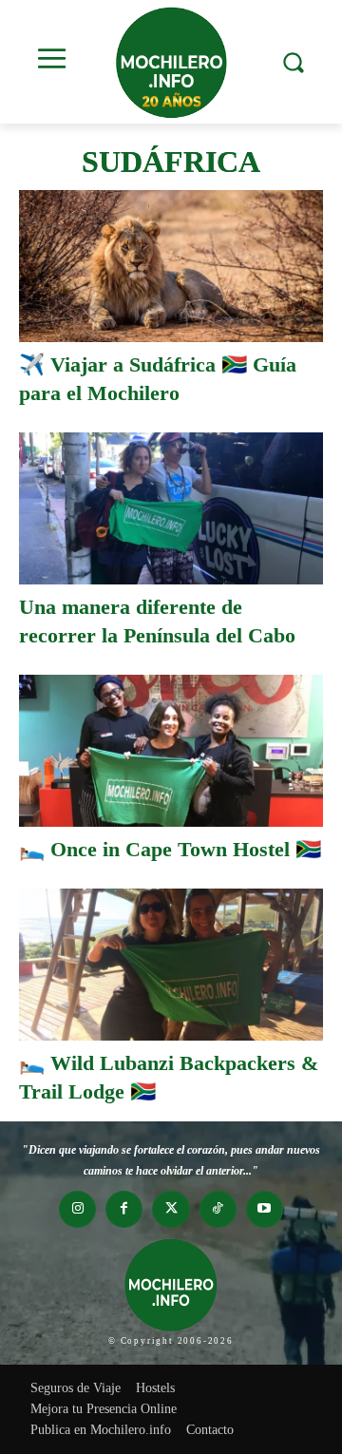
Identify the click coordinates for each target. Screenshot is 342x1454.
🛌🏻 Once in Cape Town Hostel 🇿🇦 (170, 849)
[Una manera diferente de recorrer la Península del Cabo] (171, 508)
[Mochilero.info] (171, 62)
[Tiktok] (218, 1209)
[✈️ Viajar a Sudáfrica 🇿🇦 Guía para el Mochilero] (171, 266)
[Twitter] (170, 1209)
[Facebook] (123, 1209)
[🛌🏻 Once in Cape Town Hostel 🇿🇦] (171, 751)
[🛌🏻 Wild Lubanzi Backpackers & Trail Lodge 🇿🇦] (171, 965)
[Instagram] (77, 1209)
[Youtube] (264, 1209)
